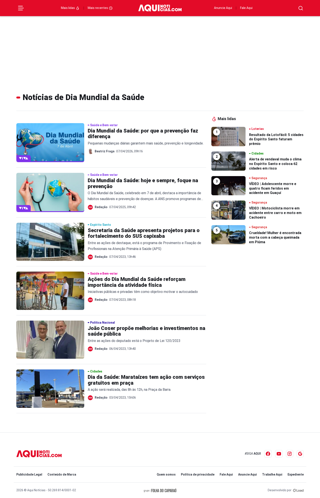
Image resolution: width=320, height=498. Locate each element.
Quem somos (166, 474)
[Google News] (300, 453)
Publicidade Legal (29, 474)
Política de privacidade (197, 474)
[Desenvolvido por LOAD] (298, 490)
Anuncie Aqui (223, 8)
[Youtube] (279, 453)
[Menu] (20, 8)
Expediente (296, 474)
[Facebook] (268, 453)
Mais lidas (68, 8)
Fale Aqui (246, 8)
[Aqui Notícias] (160, 8)
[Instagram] (289, 453)
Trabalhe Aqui (272, 474)
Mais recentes (98, 8)
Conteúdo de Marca (61, 474)
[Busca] (301, 8)
